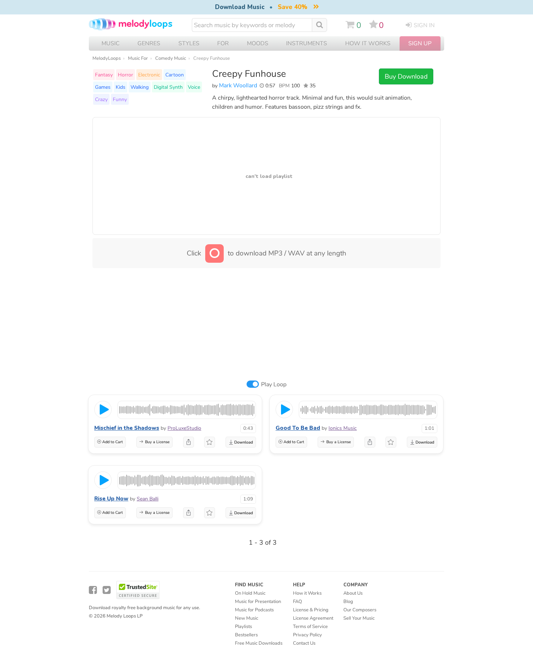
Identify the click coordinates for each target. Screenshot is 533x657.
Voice (194, 87)
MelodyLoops (106, 58)
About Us (353, 593)
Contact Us (304, 643)
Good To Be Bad (298, 428)
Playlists (243, 626)
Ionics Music (343, 428)
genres (148, 43)
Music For (138, 58)
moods (257, 43)
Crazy (101, 99)
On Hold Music (250, 593)
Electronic (149, 74)
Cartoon (174, 74)
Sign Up (419, 43)
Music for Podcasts (254, 610)
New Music (246, 618)
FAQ (297, 601)
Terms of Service (310, 626)
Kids (120, 87)
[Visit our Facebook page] (93, 590)
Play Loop (273, 384)
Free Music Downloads (258, 643)
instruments (306, 43)
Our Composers (359, 610)
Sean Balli (147, 498)
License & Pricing (311, 610)
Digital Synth (168, 87)
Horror (125, 74)
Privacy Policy (307, 635)
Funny (120, 99)
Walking (140, 87)
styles (188, 43)
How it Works (368, 43)
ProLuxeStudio (184, 428)
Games (103, 87)
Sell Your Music (359, 618)
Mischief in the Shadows (126, 428)
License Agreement (313, 618)
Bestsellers (246, 635)
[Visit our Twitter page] (107, 590)
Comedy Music (170, 58)
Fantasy (104, 74)
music (111, 43)
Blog (348, 601)
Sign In (424, 25)
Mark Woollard (238, 86)
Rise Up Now (111, 498)
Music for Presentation (258, 601)
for (223, 43)
